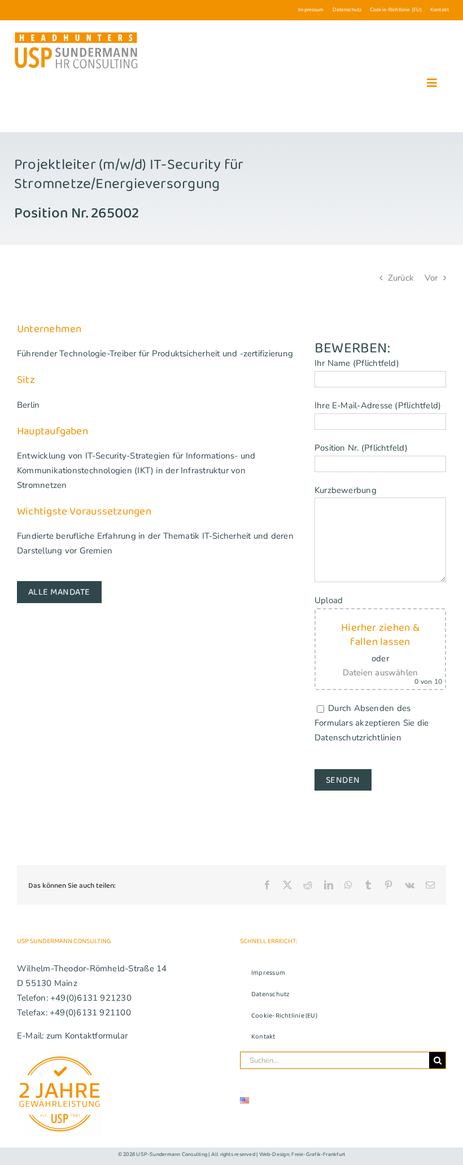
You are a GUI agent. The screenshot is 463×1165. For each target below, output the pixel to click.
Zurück (401, 277)
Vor (431, 277)
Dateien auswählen (380, 672)
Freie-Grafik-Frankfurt (318, 1154)
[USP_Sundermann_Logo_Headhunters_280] (76, 34)
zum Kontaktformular (87, 1035)
